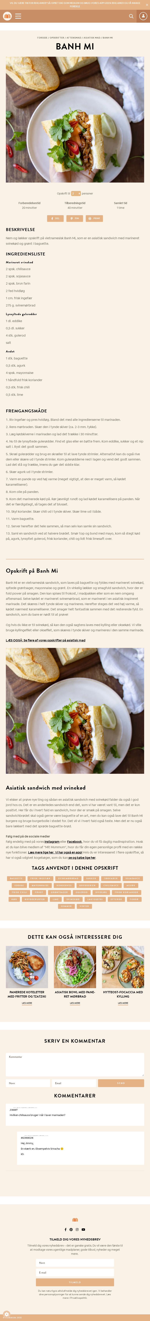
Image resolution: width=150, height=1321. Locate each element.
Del (57, 218)
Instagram (52, 842)
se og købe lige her (82, 858)
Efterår (116, 899)
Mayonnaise (40, 885)
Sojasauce (133, 878)
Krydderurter (35, 899)
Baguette (16, 878)
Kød (14, 899)
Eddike (19, 885)
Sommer (66, 906)
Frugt (39, 892)
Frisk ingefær (40, 878)
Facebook (74, 842)
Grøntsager (59, 892)
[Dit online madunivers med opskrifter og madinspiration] (7, 16)
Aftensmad (74, 37)
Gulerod (82, 892)
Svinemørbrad (68, 878)
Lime (56, 899)
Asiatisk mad (92, 37)
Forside (42, 37)
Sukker (91, 878)
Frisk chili (19, 892)
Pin (77, 218)
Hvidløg (101, 892)
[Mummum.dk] (75, 1220)
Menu (18, 16)
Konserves (64, 885)
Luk (144, 1235)
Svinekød (73, 899)
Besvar (138, 1107)
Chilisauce (111, 885)
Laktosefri (95, 899)
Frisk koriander (126, 892)
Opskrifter (57, 37)
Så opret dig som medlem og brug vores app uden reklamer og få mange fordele (75, 5)
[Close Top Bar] (147, 5)
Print (96, 218)
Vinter (84, 906)
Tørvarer (111, 878)
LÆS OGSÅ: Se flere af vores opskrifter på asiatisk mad (45, 640)
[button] (6, 1314)
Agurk (131, 885)
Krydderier (87, 885)
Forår (134, 899)
